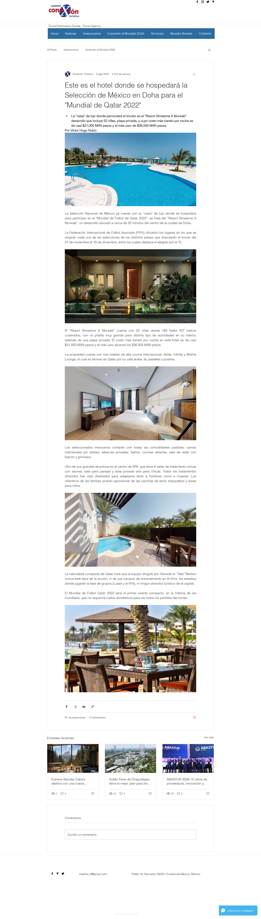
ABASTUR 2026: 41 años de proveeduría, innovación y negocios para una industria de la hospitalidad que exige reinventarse (187, 781)
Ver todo (209, 737)
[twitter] (208, 2)
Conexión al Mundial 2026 (100, 49)
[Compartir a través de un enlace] (92, 706)
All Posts (52, 49)
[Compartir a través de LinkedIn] (84, 706)
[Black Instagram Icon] (202, 2)
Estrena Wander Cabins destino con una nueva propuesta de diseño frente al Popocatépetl (72, 781)
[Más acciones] (194, 74)
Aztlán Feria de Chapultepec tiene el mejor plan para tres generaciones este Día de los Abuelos (130, 781)
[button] (209, 49)
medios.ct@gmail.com (93, 874)
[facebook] (197, 2)
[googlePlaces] (213, 2)
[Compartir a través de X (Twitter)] (75, 706)
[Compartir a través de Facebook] (66, 706)
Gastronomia (71, 49)
